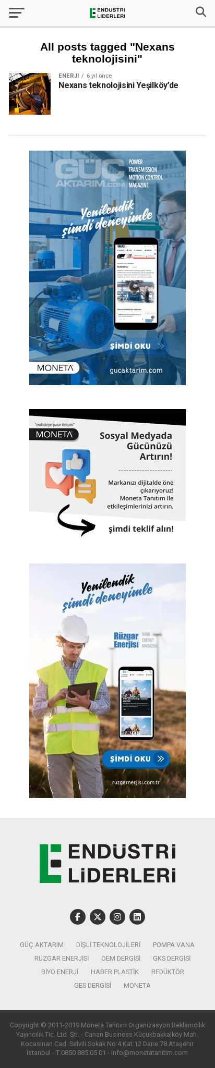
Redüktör (167, 972)
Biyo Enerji (59, 972)
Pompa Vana (174, 945)
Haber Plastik (115, 972)
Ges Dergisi (92, 985)
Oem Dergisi (120, 958)
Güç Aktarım (42, 945)
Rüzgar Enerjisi (61, 958)
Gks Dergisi (171, 958)
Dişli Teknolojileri (108, 945)
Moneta (137, 985)
